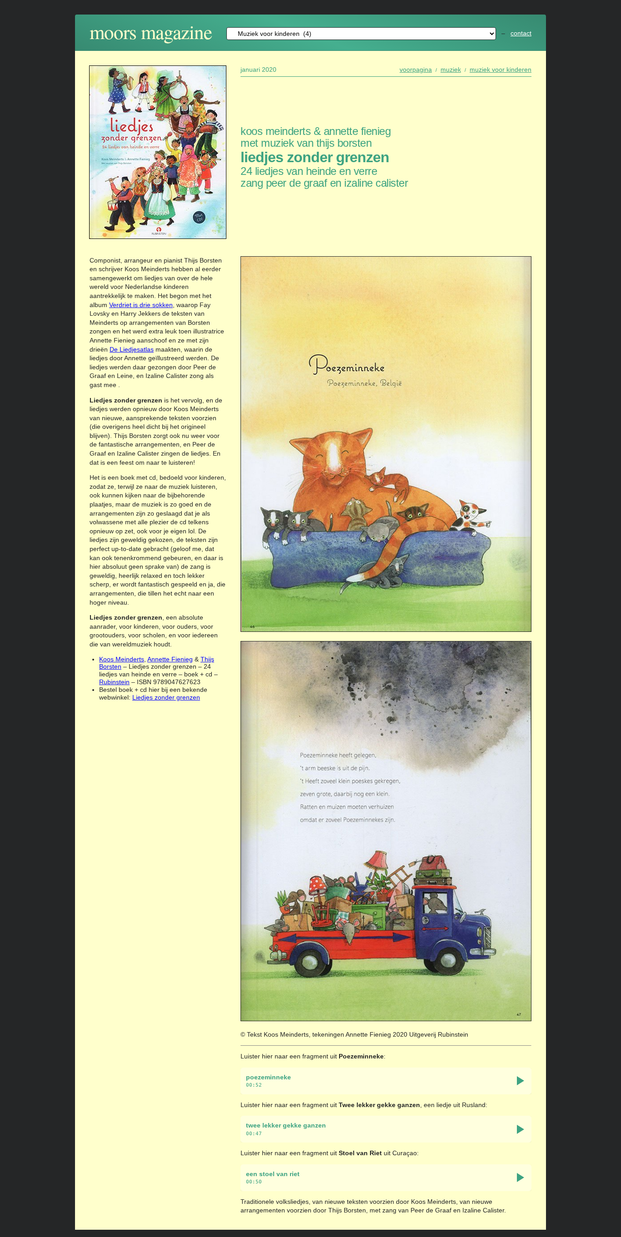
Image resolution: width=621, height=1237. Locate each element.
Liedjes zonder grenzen (166, 697)
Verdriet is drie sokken (141, 304)
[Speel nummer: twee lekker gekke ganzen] (520, 1129)
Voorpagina (416, 69)
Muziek (451, 69)
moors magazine (151, 32)
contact (521, 33)
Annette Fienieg (170, 659)
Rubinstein (114, 682)
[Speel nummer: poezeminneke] (520, 1080)
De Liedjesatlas (132, 349)
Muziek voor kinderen (500, 69)
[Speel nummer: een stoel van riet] (520, 1177)
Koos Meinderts (121, 659)
